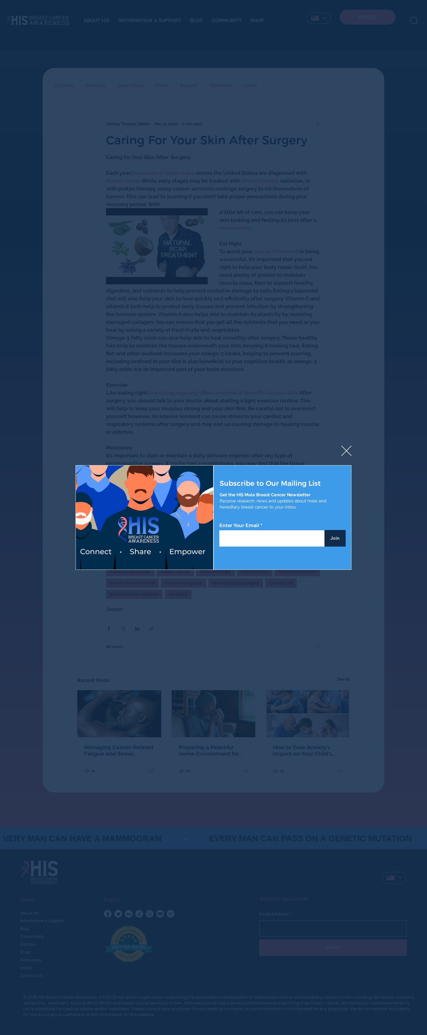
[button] (346, 451)
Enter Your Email (239, 525)
